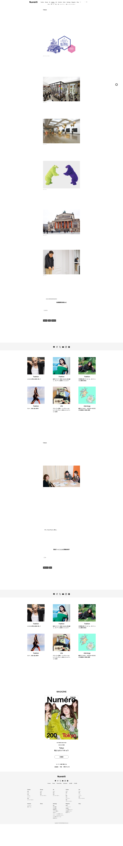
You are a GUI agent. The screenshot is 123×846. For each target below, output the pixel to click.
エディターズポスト (71, 4)
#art (50, 320)
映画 (56, 4)
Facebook (56, 349)
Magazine (74, 2)
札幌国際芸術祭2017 (61, 302)
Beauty (46, 2)
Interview (60, 2)
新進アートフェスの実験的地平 (61, 559)
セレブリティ (62, 4)
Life (56, 2)
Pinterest (70, 349)
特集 (51, 4)
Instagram (66, 349)
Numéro (33, 2)
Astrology (68, 2)
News (49, 4)
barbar (44, 841)
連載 (66, 4)
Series (64, 2)
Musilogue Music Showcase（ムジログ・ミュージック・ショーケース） (62, 747)
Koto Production (51, 841)
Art (49, 2)
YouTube (63, 349)
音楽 (58, 4)
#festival (54, 320)
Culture (52, 2)
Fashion (42, 2)
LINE (53, 349)
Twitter (60, 349)
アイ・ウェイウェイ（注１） (50, 539)
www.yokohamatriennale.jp (51, 298)
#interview (46, 577)
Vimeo (57, 841)
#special (45, 320)
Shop (78, 2)
